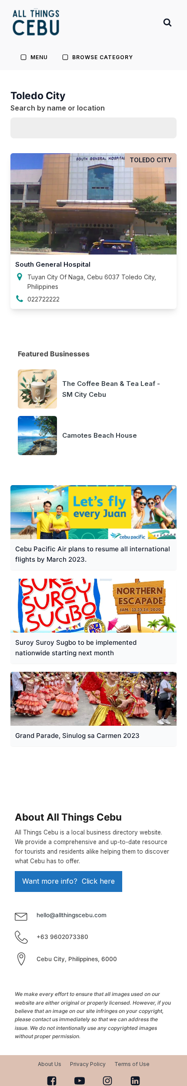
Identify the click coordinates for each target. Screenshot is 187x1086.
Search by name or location (57, 108)
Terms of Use (132, 1064)
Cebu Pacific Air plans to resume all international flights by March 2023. (92, 554)
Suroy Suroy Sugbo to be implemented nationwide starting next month (76, 647)
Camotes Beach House (99, 435)
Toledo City (151, 160)
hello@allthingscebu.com (72, 915)
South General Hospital (52, 264)
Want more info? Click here (68, 881)
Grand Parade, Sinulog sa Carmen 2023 (77, 735)
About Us (49, 1064)
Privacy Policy (88, 1064)
